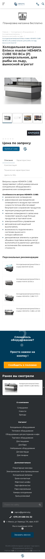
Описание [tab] (8, 160)
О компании (22, 402)
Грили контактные (22, 478)
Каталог (22, 422)
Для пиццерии (22, 441)
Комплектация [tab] (10, 165)
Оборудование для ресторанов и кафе (22, 434)
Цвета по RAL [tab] (10, 175)
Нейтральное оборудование (22, 448)
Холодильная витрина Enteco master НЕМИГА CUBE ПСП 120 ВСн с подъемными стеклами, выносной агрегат (28, 297)
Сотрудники (22, 408)
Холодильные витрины (22, 475)
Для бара (22, 445)
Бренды (22, 415)
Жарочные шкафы (22, 482)
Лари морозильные (22, 489)
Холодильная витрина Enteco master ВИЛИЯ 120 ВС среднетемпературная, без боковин (28, 267)
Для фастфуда (22, 452)
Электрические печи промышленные (22, 471)
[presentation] (43, 387)
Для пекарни (22, 455)
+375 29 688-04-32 (22, 517)
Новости (22, 411)
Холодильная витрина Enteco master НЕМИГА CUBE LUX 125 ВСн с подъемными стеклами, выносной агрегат (28, 312)
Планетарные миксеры (22, 468)
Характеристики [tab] (24, 160)
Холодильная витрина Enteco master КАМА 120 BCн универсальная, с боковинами (28, 282)
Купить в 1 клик (11, 149)
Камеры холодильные (22, 492)
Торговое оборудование (22, 438)
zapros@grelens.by (22, 512)
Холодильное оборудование (22, 427)
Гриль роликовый (22, 496)
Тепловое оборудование (22, 431)
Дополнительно (22, 462)
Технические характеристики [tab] (17, 170)
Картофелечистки (22, 485)
